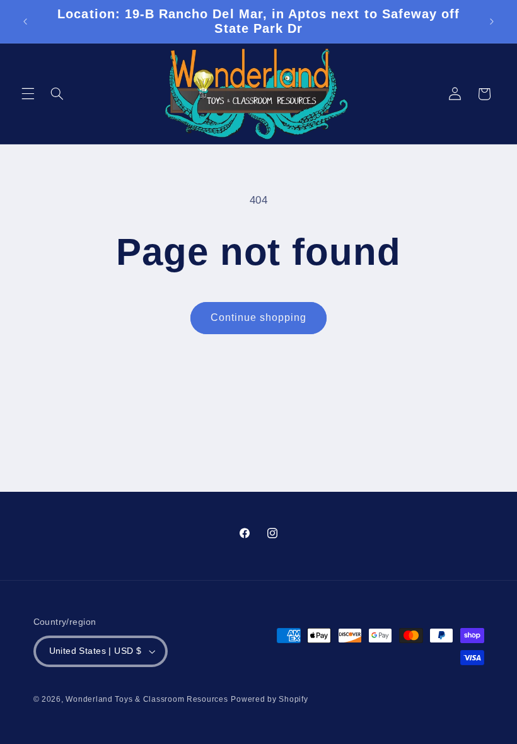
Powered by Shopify (269, 699)
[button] (27, 93)
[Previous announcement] (25, 21)
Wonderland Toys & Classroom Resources (147, 699)
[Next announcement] (492, 21)
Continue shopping (259, 317)
